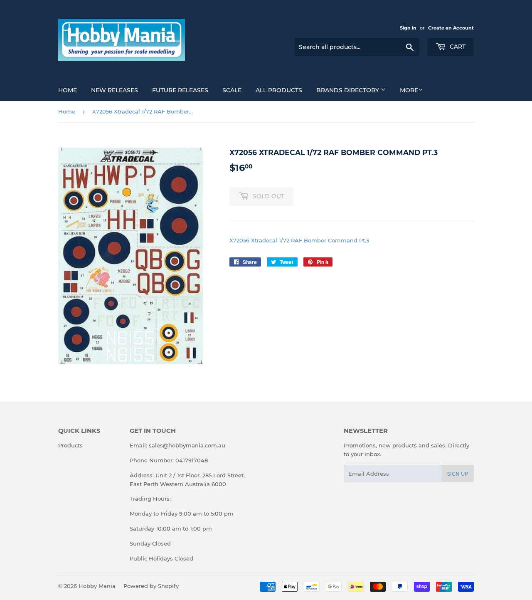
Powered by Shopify (151, 586)
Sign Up (457, 474)
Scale (231, 90)
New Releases (114, 90)
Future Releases (180, 90)
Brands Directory (348, 90)
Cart (457, 46)
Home (67, 90)
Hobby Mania (97, 586)
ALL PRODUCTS (279, 90)
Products (70, 445)
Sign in (408, 28)
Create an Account (451, 28)
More (409, 90)
